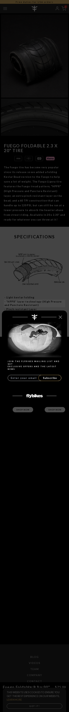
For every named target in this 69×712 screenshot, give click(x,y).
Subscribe (50, 377)
